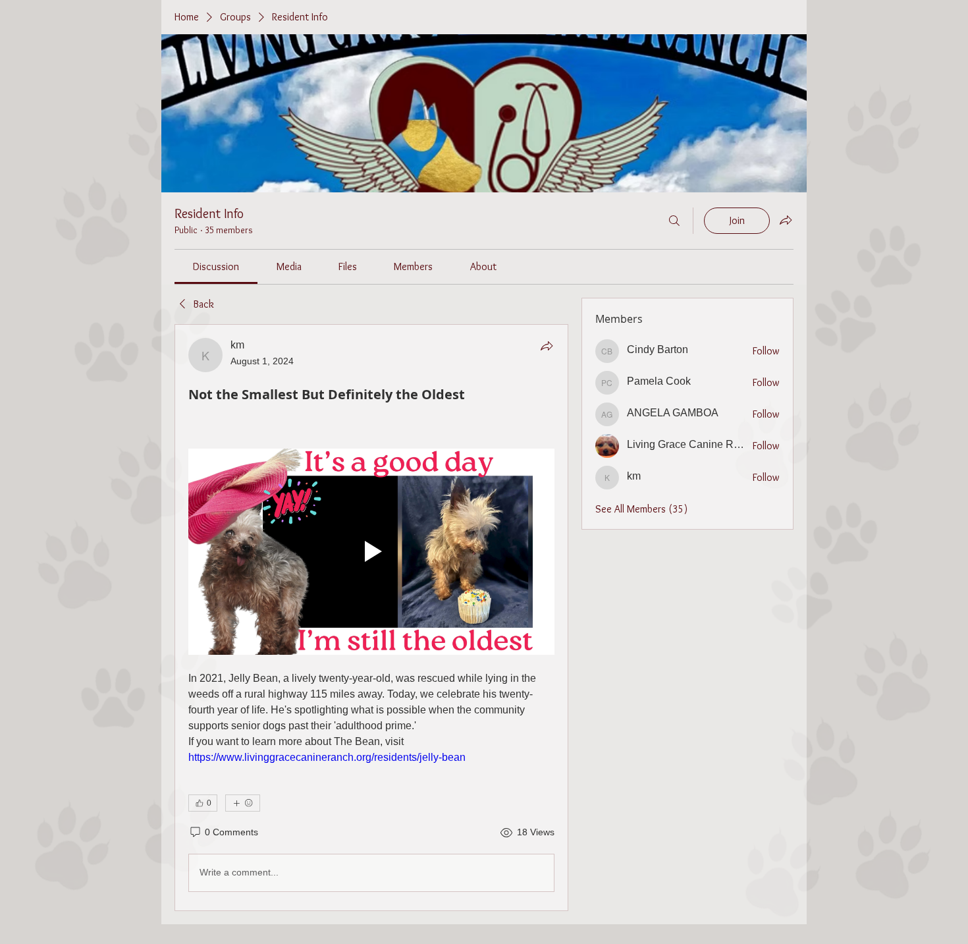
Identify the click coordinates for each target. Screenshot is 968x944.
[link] (216, 266)
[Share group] (785, 220)
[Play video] (371, 552)
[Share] (546, 346)
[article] (371, 617)
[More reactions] (242, 803)
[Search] (674, 221)
